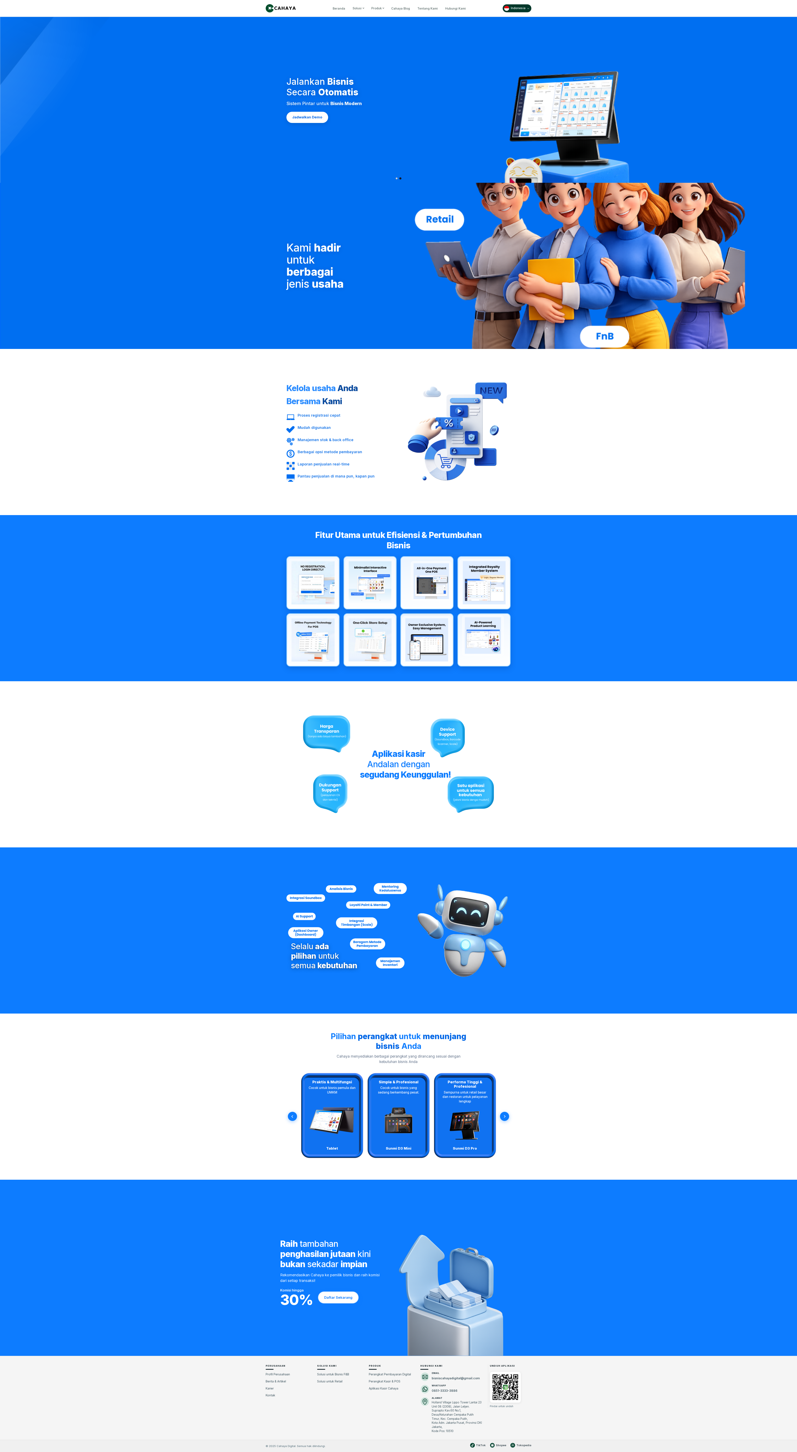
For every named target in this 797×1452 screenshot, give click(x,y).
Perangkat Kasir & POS (384, 1381)
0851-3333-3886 (444, 1390)
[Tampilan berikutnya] (504, 1116)
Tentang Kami (427, 8)
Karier (270, 1388)
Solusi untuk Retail (329, 1381)
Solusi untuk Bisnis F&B (333, 1374)
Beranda (339, 8)
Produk (376, 8)
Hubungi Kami (455, 8)
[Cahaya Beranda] (281, 8)
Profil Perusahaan (278, 1374)
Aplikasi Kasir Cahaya (383, 1388)
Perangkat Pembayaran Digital (390, 1374)
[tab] (397, 178)
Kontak (270, 1395)
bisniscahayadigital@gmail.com (456, 1378)
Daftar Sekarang (338, 1297)
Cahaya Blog (400, 8)
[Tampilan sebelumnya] (292, 1116)
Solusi (357, 8)
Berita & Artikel (276, 1381)
